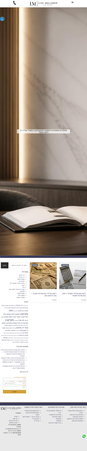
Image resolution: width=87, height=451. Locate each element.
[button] (72, 2)
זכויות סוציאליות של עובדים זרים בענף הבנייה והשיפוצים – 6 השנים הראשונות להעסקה (13, 362)
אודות (16, 416)
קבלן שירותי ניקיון (24, 338)
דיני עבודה (22, 277)
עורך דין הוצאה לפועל (10, 325)
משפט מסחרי (21, 293)
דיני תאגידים (12, 305)
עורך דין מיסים (22, 328)
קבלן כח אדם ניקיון (15, 335)
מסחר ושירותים (56, 416)
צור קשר (15, 418)
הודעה (24, 385)
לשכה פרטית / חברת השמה (75, 419)
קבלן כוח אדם (6, 333)
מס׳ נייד (11, 381)
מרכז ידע (36, 421)
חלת (4, 314)
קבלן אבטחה (11, 333)
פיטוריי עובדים (10, 330)
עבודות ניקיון (25, 325)
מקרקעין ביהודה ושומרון (20, 323)
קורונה (5, 338)
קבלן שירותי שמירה (17, 338)
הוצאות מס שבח (23, 308)
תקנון (13, 342)
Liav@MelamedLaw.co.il (13, 429)
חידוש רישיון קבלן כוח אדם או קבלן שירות (13, 350)
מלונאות (58, 421)
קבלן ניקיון (9, 335)
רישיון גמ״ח (35, 419)
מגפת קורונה (8, 317)
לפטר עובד (16, 317)
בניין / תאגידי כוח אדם (55, 423)
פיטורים (25, 333)
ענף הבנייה (18, 330)
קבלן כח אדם (23, 335)
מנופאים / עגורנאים (77, 421)
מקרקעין (22, 291)
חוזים (23, 285)
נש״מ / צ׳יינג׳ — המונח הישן (31, 416)
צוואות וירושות (21, 297)
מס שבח (21, 320)
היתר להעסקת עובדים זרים (11, 308)
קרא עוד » (83, 300)
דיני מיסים (22, 275)
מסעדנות (58, 419)
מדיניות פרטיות (13, 420)
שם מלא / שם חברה (20, 377)
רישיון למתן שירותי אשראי (32, 410)
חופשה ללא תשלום (13, 314)
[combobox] (18, 265)
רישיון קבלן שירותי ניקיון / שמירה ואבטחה (13, 358)
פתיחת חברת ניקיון (18, 333)
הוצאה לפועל (21, 279)
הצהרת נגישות (13, 422)
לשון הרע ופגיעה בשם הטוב (17, 289)
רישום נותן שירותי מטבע (15, 340)
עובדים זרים (19, 325)
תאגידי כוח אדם (19, 342)
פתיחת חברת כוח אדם (76, 414)
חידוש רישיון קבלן (78, 416)
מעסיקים (16, 320)
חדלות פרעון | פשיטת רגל (17, 283)
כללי (23, 287)
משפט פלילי (21, 295)
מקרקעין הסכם (7, 323)
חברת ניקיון (16, 311)
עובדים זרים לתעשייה (55, 414)
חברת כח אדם (23, 311)
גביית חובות (25, 305)
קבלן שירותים (4, 335)
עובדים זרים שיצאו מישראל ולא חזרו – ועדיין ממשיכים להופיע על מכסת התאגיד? (14, 354)
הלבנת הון (22, 281)
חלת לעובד (24, 317)
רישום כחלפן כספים (24, 340)
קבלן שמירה (10, 338)
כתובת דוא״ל (22, 381)
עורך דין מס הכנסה (11, 328)
